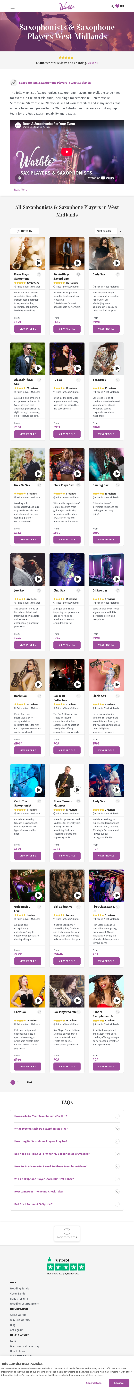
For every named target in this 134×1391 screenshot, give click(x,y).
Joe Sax (19, 590)
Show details (93, 1383)
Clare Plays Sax (63, 485)
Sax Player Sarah (64, 1012)
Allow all (119, 1383)
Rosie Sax (20, 696)
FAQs (13, 1341)
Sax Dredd (99, 380)
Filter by (26, 231)
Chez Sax (20, 1012)
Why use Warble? (20, 1319)
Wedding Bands (19, 1288)
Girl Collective (62, 907)
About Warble (18, 1314)
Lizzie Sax (99, 696)
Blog (12, 1325)
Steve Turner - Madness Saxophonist (63, 805)
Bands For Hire (19, 1298)
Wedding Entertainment (24, 1303)
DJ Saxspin (100, 590)
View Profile (28, 328)
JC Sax (57, 380)
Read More (20, 189)
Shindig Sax (101, 485)
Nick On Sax (22, 485)
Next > (29, 1083)
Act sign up (16, 1330)
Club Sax (59, 590)
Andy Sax (99, 801)
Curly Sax (99, 274)
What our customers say (24, 1346)
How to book (17, 1351)
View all (93, 63)
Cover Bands (17, 1293)
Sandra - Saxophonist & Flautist (103, 1016)
